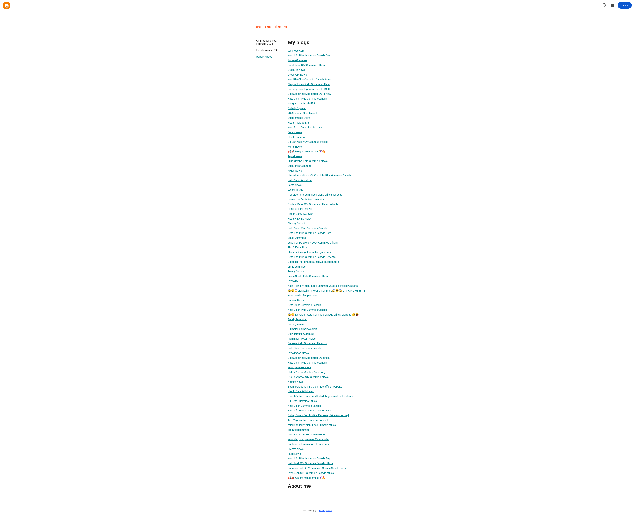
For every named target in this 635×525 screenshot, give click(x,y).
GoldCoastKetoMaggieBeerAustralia (309, 357)
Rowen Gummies (297, 60)
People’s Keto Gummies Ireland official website (315, 194)
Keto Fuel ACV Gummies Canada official (310, 463)
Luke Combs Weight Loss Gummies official (313, 242)
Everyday (293, 281)
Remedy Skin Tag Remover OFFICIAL (309, 89)
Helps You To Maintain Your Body (307, 372)
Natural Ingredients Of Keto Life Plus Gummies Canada (319, 175)
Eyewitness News (298, 353)
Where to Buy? (296, 189)
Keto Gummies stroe (300, 180)
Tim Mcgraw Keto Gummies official (308, 420)
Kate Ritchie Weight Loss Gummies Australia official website (323, 285)
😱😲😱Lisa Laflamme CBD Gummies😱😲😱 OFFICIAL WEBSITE (326, 290)
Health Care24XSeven (300, 213)
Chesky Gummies (298, 223)
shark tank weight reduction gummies (309, 252)
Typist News (295, 156)
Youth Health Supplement (302, 295)
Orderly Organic (297, 108)
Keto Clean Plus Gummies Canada (307, 98)
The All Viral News (298, 247)
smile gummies (297, 266)
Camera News (296, 300)
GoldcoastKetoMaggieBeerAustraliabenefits (313, 261)
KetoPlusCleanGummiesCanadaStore (309, 79)
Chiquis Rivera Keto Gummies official (309, 84)
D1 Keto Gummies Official (302, 401)
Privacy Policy (325, 510)
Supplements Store (299, 117)
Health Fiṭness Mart (299, 122)
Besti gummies (296, 324)
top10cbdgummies (299, 429)
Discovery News (297, 74)
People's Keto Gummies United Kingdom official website (320, 396)
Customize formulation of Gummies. (308, 444)
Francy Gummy (296, 271)
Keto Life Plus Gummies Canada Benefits (312, 257)
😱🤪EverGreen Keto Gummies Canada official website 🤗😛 (323, 314)
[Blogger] (6, 5)
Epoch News (295, 132)
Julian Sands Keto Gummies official (308, 276)
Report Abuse (264, 56)
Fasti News (294, 453)
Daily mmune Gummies (301, 333)
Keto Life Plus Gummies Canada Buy (309, 458)
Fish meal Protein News (302, 338)
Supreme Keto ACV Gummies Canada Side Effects (317, 468)
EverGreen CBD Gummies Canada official (311, 473)
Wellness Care (296, 50)
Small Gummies (297, 237)
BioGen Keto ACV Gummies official (308, 141)
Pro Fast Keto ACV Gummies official (308, 377)
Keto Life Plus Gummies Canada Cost (309, 55)
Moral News (295, 146)
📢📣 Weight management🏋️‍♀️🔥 (306, 151)
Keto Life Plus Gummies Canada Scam (310, 410)
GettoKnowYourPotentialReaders (307, 434)
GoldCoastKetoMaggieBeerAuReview (309, 93)
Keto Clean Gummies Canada (304, 305)
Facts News (295, 185)
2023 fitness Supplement (302, 113)
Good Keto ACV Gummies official (306, 65)
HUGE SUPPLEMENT (300, 209)
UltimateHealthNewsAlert (302, 329)
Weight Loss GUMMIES (301, 103)
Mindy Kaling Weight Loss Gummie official (312, 425)
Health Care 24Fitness (301, 391)
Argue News (295, 170)
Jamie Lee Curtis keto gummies (306, 199)
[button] (604, 5)
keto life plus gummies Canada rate (308, 439)
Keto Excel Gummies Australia (305, 127)
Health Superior (297, 137)
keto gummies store (299, 367)
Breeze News (296, 449)
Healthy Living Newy (299, 218)
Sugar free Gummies (299, 165)
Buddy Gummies (297, 319)
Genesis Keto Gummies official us (307, 343)
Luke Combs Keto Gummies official (308, 161)
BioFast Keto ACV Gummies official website (313, 204)
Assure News (295, 381)
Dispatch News (296, 69)
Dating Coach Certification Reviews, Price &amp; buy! (318, 415)
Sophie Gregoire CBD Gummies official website (315, 386)
